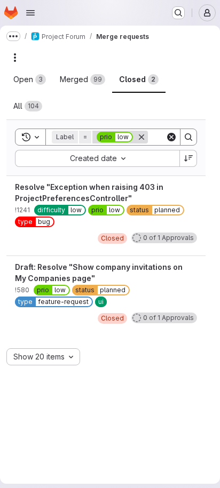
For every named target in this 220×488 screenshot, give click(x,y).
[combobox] (97, 158)
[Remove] (141, 137)
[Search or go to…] (178, 12)
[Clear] (171, 137)
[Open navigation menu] (30, 12)
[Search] (188, 137)
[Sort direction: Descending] (188, 158)
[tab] (29, 79)
